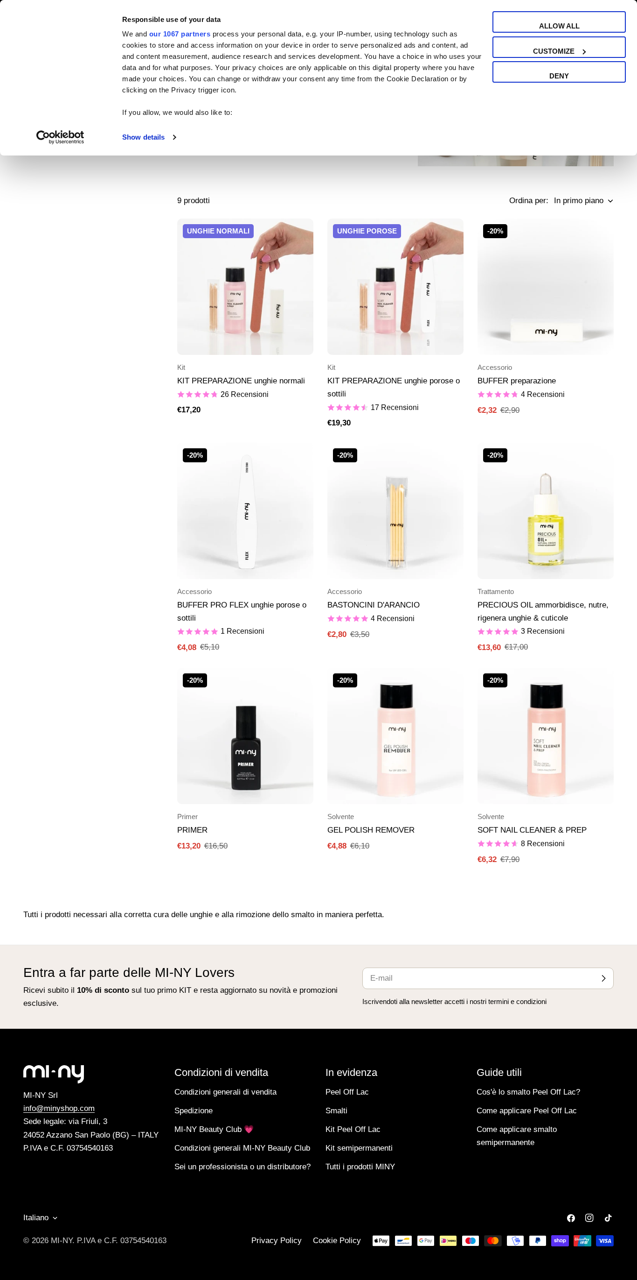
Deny (559, 76)
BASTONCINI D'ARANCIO (373, 605)
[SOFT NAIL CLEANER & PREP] (546, 736)
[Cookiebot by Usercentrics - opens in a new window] (60, 137)
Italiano (35, 1217)
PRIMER (192, 830)
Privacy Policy (276, 1240)
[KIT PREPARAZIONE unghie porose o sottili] (395, 287)
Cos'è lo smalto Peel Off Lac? (528, 1092)
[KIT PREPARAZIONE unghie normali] (245, 287)
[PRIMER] (245, 736)
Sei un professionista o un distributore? (242, 1166)
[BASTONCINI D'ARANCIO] (395, 511)
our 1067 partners (180, 34)
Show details (143, 137)
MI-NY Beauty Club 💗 (214, 1129)
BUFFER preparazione (517, 380)
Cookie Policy (337, 1240)
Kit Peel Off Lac (353, 1129)
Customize (554, 51)
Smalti (336, 1110)
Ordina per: (528, 200)
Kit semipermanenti (359, 1148)
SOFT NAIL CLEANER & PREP (532, 830)
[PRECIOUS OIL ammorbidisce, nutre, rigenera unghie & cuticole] (546, 511)
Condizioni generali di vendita (225, 1092)
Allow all (559, 26)
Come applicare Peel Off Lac (527, 1110)
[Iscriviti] (603, 978)
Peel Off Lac (347, 1092)
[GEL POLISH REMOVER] (395, 736)
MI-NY (61, 1240)
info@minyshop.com (59, 1108)
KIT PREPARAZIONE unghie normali (241, 380)
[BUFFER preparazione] (546, 287)
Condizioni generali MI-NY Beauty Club (242, 1148)
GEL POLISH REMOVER (371, 830)
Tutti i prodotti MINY (360, 1166)
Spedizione (193, 1110)
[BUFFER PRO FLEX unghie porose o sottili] (245, 511)
